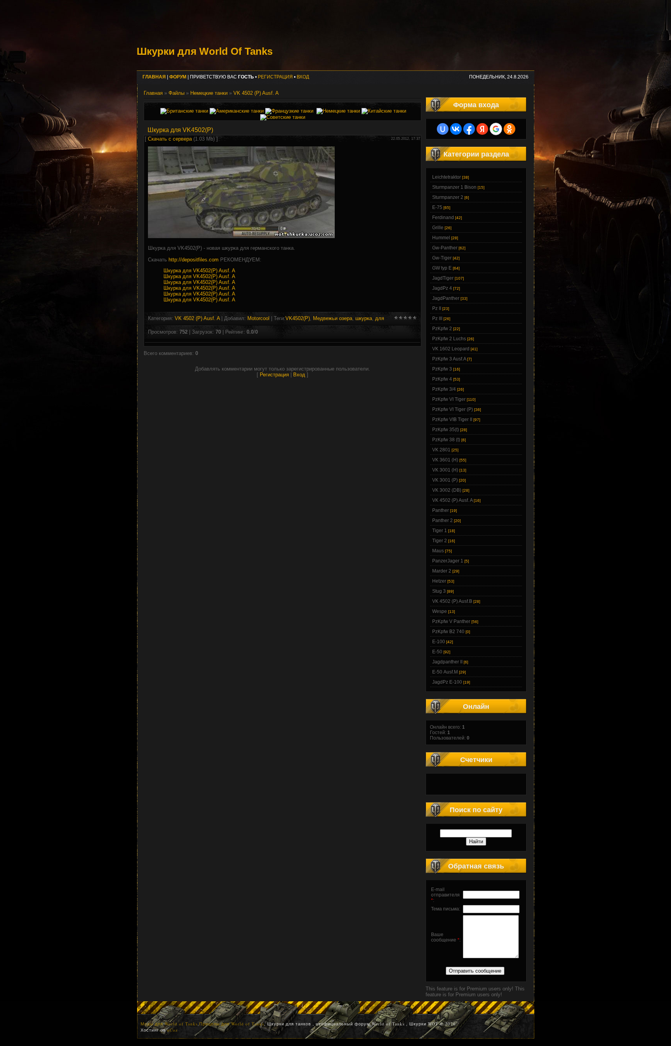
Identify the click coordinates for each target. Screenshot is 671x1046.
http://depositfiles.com (194, 260)
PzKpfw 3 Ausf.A (449, 359)
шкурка (363, 318)
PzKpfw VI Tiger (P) (452, 409)
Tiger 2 (439, 540)
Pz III (437, 318)
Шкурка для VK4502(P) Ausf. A (199, 270)
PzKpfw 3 (442, 369)
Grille (437, 227)
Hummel (441, 237)
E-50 (437, 651)
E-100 (438, 641)
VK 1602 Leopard (450, 349)
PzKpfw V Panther (451, 621)
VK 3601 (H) (445, 460)
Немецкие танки (209, 93)
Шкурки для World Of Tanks (205, 51)
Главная (153, 93)
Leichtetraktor (446, 177)
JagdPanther (445, 298)
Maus (438, 550)
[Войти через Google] (496, 129)
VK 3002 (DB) (446, 490)
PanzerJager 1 (447, 561)
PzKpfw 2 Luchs (449, 338)
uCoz (172, 1030)
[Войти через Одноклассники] (509, 129)
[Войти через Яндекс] (482, 129)
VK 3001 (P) (445, 480)
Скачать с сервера (170, 139)
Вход (303, 77)
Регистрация (275, 77)
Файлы (176, 93)
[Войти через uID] (442, 129)
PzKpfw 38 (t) (446, 439)
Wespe (439, 611)
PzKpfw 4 (442, 379)
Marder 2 (441, 571)
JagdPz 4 (442, 288)
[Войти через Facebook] (469, 129)
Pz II (436, 308)
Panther (440, 510)
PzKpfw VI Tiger (449, 399)
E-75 (437, 207)
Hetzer (439, 581)
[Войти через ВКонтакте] (456, 129)
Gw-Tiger (442, 258)
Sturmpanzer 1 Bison (454, 187)
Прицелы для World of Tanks (231, 1024)
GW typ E (442, 268)
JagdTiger (443, 278)
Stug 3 (439, 591)
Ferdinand (443, 217)
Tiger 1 (439, 530)
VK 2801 (441, 450)
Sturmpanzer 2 (447, 197)
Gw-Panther (444, 248)
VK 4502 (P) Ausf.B (452, 601)
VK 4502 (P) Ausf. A (256, 93)
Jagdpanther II (447, 662)
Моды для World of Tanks (169, 1024)
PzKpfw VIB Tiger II (452, 419)
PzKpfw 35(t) (445, 429)
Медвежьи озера (332, 318)
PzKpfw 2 (442, 328)
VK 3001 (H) (445, 470)
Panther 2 (442, 520)
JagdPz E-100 (447, 682)
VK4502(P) (297, 318)
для (379, 318)
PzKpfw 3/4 (444, 389)
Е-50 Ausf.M (445, 672)
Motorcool (258, 318)
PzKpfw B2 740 (448, 631)
